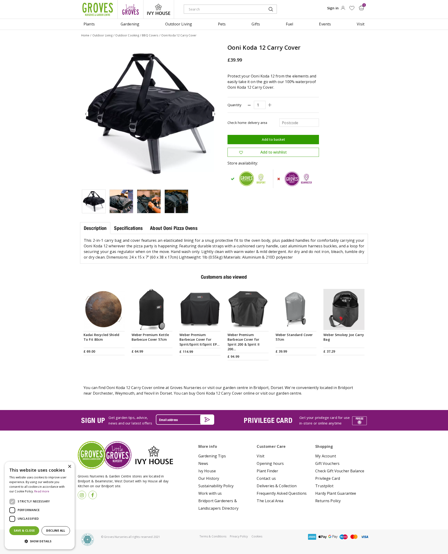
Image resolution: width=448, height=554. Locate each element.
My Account (325, 456)
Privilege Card (327, 478)
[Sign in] (343, 9)
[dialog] (40, 505)
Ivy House (207, 470)
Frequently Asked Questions (282, 493)
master (354, 537)
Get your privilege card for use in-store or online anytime (324, 420)
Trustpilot (324, 485)
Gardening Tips (212, 456)
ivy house (158, 9)
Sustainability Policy (216, 485)
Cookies (257, 536)
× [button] (69, 466)
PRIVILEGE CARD (268, 420)
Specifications (128, 228)
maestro (343, 537)
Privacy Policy (239, 536)
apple (322, 537)
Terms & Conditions (213, 536)
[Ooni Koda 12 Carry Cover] (150, 114)
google (333, 537)
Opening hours (270, 463)
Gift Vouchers (327, 463)
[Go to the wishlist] (351, 8)
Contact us (266, 478)
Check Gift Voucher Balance (339, 470)
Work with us (210, 493)
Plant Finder (267, 470)
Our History (208, 478)
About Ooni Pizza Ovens (173, 228)
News (203, 463)
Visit (260, 456)
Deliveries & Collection (277, 485)
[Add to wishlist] (351, 8)
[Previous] (86, 114)
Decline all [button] (55, 531)
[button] (39, 541)
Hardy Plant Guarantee (335, 493)
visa (364, 537)
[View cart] (361, 7)
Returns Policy (328, 500)
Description (95, 228)
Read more (41, 491)
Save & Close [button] (24, 531)
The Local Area (270, 500)
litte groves (130, 9)
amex (312, 537)
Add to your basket (104, 324)
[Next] (214, 114)
